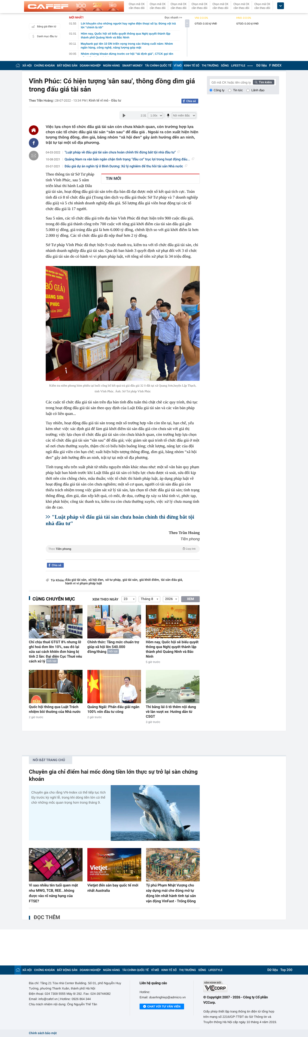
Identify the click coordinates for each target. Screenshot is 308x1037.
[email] (33, 155)
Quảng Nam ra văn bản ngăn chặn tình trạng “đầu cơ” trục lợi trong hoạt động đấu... (127, 159)
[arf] (123, 554)
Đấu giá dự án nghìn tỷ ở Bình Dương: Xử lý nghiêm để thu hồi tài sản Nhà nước (124, 166)
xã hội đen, (96, 580)
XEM (190, 599)
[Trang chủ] (18, 65)
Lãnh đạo (257, 90)
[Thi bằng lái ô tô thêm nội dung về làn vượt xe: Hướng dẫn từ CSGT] (172, 686)
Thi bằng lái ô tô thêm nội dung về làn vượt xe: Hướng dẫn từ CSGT (171, 712)
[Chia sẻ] (33, 143)
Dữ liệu (261, 65)
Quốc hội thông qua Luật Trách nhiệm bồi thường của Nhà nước (55, 709)
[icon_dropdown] (280, 5)
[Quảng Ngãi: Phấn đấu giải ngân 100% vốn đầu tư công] (114, 686)
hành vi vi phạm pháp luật (83, 583)
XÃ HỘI (27, 65)
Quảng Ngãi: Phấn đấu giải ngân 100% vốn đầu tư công (113, 709)
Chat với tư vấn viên (163, 1006)
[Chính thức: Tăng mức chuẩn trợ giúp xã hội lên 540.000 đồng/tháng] (114, 621)
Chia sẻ (191, 101)
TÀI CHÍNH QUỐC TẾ (158, 65)
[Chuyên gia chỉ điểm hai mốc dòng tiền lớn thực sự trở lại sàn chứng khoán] (155, 813)
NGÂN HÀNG (111, 65)
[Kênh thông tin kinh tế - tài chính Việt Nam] (74, 6)
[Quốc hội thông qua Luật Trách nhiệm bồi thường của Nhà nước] (56, 686)
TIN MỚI (113, 178)
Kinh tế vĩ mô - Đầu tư (105, 101)
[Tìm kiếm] (264, 82)
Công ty (219, 90)
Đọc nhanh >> (173, 17)
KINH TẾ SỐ (191, 65)
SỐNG (225, 65)
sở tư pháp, (113, 580)
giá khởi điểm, (149, 580)
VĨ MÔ (178, 65)
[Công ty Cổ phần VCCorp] (241, 986)
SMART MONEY (132, 65)
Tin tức (238, 90)
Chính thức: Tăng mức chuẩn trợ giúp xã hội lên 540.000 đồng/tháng (113, 647)
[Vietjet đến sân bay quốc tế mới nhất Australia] (114, 865)
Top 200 (286, 970)
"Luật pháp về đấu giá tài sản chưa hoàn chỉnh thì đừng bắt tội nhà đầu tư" (120, 152)
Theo (122, 549)
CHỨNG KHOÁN (44, 65)
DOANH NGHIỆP (90, 65)
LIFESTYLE (238, 65)
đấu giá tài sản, (76, 580)
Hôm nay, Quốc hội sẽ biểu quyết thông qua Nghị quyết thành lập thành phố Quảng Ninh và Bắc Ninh (172, 649)
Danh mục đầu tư (47, 36)
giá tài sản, (130, 580)
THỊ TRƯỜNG (210, 65)
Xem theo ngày (105, 599)
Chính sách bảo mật (43, 1033)
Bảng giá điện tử (46, 26)
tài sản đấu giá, (172, 580)
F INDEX (275, 65)
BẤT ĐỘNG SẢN (67, 65)
